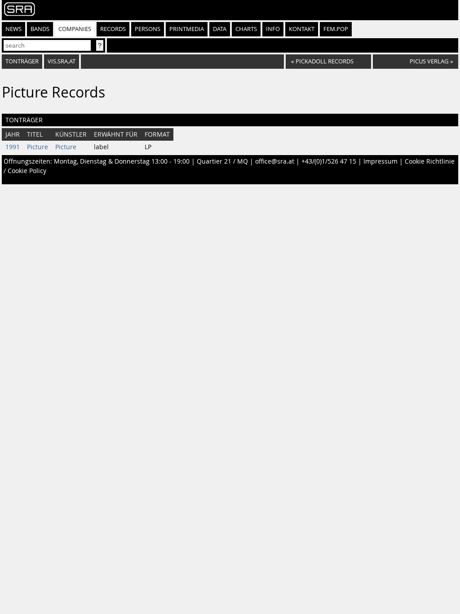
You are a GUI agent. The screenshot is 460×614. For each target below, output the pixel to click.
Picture (37, 147)
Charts (246, 29)
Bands (40, 29)
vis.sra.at (61, 61)
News (13, 29)
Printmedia (186, 29)
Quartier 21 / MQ (222, 161)
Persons (147, 29)
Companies (74, 29)
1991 (12, 147)
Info (273, 29)
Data (219, 29)
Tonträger (22, 61)
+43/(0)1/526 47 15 (328, 161)
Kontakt (301, 29)
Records (113, 29)
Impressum (380, 161)
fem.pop (335, 29)
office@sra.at (274, 161)
